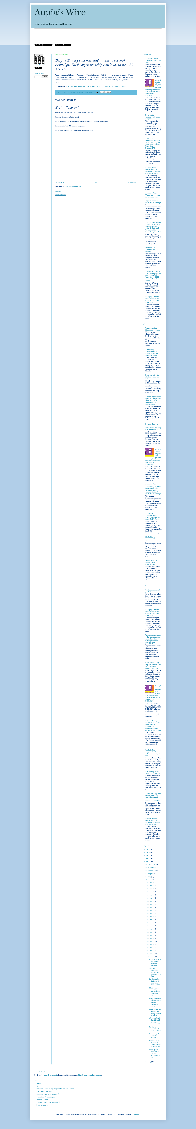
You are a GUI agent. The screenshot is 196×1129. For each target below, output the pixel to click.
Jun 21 (152, 901)
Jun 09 (152, 935)
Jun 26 (152, 895)
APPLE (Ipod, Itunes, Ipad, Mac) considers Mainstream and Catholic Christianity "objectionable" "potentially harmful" (153, 227)
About (39, 1086)
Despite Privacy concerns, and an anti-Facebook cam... (155, 1002)
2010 (148, 862)
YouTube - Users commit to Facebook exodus (86, 86)
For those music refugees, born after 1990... (153, 60)
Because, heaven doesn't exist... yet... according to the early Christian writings (153, 170)
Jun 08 (152, 938)
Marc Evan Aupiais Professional (89, 1075)
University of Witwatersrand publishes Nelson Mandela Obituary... (152, 352)
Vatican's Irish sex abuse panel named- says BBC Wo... (155, 1043)
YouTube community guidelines (153, 591)
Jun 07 (152, 941)
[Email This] (101, 92)
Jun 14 (152, 923)
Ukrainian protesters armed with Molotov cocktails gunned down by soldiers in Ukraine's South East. (153, 797)
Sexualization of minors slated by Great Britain (151, 562)
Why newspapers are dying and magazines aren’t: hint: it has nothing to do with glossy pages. (153, 400)
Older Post (132, 183)
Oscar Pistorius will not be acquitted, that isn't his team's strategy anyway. (153, 665)
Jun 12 (152, 929)
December (152, 864)
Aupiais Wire (60, 12)
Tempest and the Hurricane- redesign (152, 329)
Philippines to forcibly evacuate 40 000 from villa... (154, 991)
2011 (148, 859)
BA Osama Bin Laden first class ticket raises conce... (155, 982)
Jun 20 (152, 904)
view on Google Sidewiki (115, 86)
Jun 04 (152, 947)
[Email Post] (97, 92)
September (152, 870)
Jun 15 (152, 920)
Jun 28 (152, 889)
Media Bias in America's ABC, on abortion (151, 249)
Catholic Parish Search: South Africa (49, 1102)
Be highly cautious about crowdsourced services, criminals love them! (152, 299)
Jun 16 (152, 916)
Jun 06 (152, 944)
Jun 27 (152, 892)
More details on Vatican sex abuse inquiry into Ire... (155, 1012)
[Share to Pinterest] (110, 92)
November (152, 867)
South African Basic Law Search (48, 1094)
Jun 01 (152, 957)
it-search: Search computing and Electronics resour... (56, 1089)
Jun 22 (152, 898)
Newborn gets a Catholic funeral (155, 1036)
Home (96, 183)
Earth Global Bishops (44, 1091)
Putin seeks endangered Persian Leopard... (152, 117)
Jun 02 (152, 954)
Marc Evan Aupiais (50, 1075)
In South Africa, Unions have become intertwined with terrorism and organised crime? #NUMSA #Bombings (153, 198)
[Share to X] (105, 92)
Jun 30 (152, 882)
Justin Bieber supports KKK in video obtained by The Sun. (153, 753)
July (149, 877)
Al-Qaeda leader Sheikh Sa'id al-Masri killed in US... (155, 1021)
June (150, 880)
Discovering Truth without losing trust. (152, 772)
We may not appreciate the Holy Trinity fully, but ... (154, 1053)
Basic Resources (42, 1105)
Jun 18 (152, 910)
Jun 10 (152, 932)
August (150, 874)
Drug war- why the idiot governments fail (152, 377)
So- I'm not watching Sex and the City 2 (155, 1029)
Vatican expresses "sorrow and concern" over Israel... (155, 972)
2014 (148, 852)
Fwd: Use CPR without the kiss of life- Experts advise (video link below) (152, 516)
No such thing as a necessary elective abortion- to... (155, 962)
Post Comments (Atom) (73, 186)
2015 (148, 849)
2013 (148, 855)
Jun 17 (152, 913)
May (149, 1062)
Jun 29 (152, 886)
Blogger (137, 1114)
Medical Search (42, 1100)
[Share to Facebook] (108, 92)
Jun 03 (152, 950)
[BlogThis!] (103, 92)
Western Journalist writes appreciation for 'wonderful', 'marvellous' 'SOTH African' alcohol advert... (153, 276)
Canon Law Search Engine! (46, 1097)
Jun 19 (152, 907)
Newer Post (59, 183)
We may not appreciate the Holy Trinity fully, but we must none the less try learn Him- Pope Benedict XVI (153, 143)
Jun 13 (152, 926)
